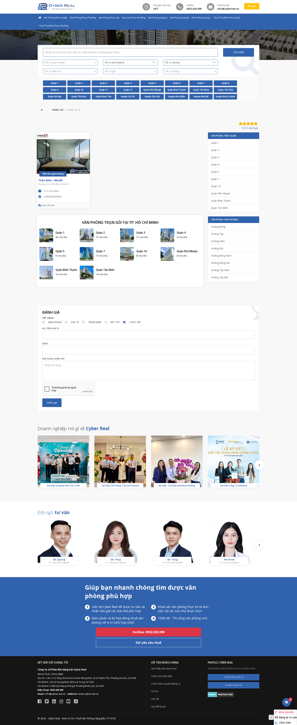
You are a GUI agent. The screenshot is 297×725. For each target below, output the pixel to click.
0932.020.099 (286, 712)
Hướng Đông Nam (221, 255)
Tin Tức (154, 691)
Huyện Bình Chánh (225, 96)
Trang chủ (58, 110)
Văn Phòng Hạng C (201, 17)
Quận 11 (103, 89)
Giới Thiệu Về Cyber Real (164, 668)
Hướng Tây (217, 234)
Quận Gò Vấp (54, 96)
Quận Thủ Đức (79, 96)
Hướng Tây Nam (220, 270)
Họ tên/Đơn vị (50, 328)
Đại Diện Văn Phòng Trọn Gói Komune (120, 485)
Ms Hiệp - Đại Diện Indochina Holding (177, 485)
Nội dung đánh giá (53, 358)
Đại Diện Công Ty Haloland (233, 485)
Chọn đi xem (47, 205)
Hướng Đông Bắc (220, 262)
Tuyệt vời (134, 322)
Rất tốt (115, 322)
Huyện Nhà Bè (201, 96)
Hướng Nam (218, 241)
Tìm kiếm (238, 52)
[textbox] (69, 62)
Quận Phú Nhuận (152, 89)
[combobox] (70, 62)
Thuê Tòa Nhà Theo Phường (54, 25)
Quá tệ (75, 322)
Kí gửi (252, 6)
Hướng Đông (218, 226)
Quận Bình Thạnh (176, 89)
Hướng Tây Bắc (219, 277)
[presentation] (259, 465)
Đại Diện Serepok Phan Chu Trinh (63, 485)
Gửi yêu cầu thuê (148, 642)
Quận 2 (79, 83)
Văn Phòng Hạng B (179, 17)
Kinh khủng (55, 322)
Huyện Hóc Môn (176, 96)
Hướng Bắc (217, 248)
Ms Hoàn (229, 559)
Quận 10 (79, 89)
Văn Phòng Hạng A (157, 17)
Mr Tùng (172, 559)
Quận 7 (201, 83)
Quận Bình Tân (103, 96)
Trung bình (94, 322)
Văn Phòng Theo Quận (55, 17)
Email (45, 343)
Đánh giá (52, 402)
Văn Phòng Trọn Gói (108, 17)
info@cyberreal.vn (55, 693)
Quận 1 (54, 83)
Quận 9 (54, 89)
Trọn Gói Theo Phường (133, 17)
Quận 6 (176, 83)
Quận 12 (128, 89)
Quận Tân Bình (201, 89)
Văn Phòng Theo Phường (83, 17)
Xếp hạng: (48, 317)
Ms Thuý (116, 559)
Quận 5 (152, 83)
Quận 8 (225, 83)
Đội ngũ (54, 512)
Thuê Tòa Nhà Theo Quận (226, 17)
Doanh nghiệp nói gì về (73, 428)
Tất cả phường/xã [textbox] (129, 62)
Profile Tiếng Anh (233, 685)
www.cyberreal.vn (88, 693)
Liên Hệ (155, 698)
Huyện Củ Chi (128, 96)
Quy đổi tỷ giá (158, 706)
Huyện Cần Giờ (152, 96)
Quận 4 (127, 83)
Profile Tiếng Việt (232, 677)
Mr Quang (59, 559)
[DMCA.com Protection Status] (221, 694)
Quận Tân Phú (225, 89)
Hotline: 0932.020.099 (148, 632)
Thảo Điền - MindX (50, 180)
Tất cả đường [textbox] (189, 62)
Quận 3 (103, 83)
